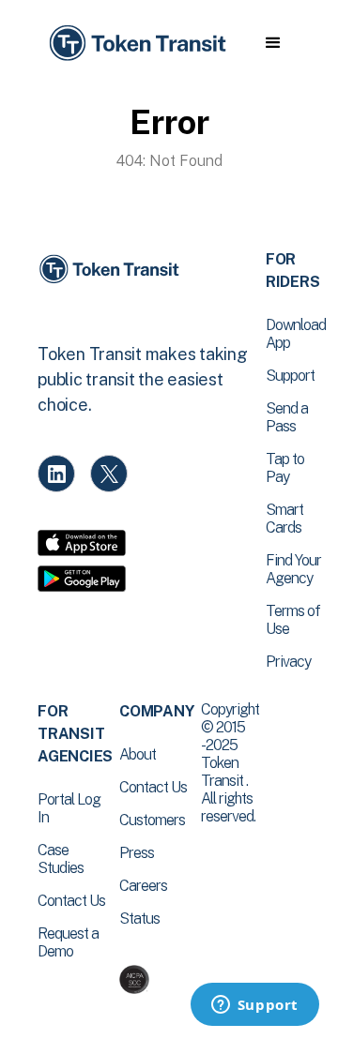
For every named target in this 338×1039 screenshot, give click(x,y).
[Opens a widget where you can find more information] (254, 1006)
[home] (136, 43)
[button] (272, 43)
